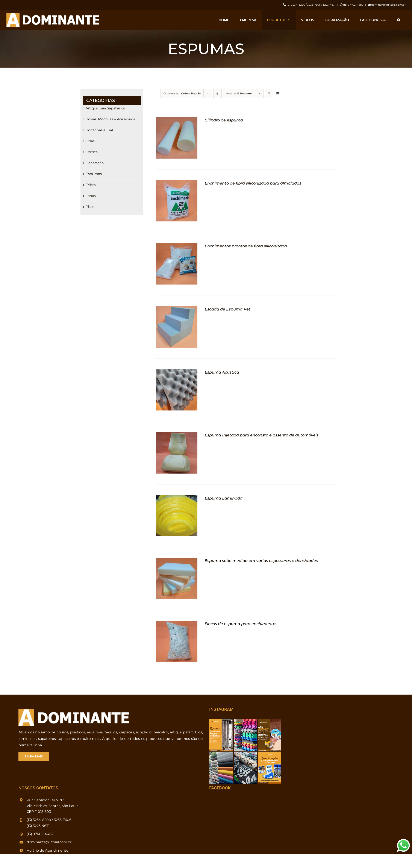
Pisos (90, 207)
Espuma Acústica (222, 372)
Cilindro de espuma (224, 120)
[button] (399, 20)
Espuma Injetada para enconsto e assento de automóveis (261, 435)
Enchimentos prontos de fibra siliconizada (246, 246)
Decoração (95, 163)
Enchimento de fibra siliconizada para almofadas (253, 183)
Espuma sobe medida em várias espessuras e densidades (261, 560)
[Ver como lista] (277, 93)
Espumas (94, 174)
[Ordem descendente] (217, 93)
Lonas (91, 196)
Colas (90, 141)
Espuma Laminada (223, 498)
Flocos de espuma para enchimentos (241, 623)
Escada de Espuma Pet (227, 309)
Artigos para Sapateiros (105, 108)
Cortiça (92, 152)
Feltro (91, 185)
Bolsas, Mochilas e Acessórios (110, 119)
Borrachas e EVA (99, 130)
